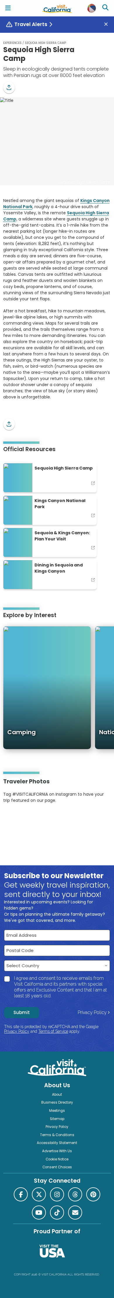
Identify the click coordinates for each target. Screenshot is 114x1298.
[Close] (108, 24)
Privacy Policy (92, 1012)
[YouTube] (27, 818)
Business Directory (57, 1102)
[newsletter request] (75, 1212)
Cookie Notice (57, 1159)
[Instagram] (11, 818)
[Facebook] (21, 1194)
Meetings (57, 1110)
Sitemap (57, 1119)
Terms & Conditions (57, 1135)
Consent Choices (57, 1167)
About (57, 1094)
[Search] (106, 8)
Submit (21, 1012)
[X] (39, 1194)
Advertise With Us (57, 1151)
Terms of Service (53, 1031)
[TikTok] (57, 1212)
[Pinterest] (19, 818)
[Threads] (75, 1194)
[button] (9, 87)
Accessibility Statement (57, 1143)
